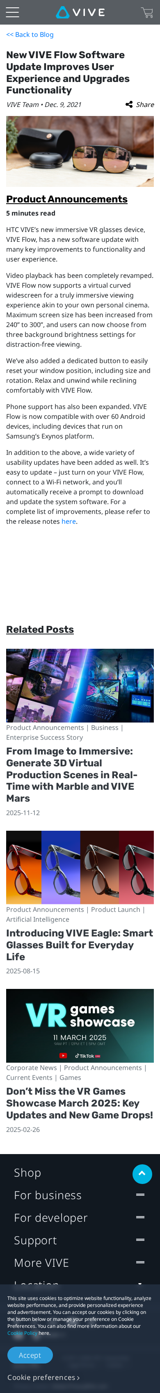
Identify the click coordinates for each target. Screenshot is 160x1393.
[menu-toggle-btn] (12, 12)
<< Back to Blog (30, 34)
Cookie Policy (22, 1332)
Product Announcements (67, 199)
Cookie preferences (41, 1377)
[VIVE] (80, 12)
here (69, 521)
